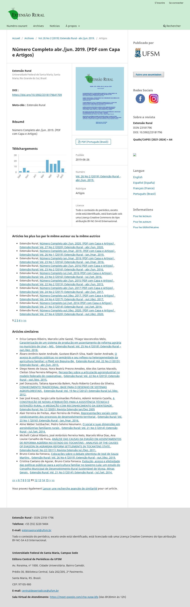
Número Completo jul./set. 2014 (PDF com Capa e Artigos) (76, 303)
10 (28, 480)
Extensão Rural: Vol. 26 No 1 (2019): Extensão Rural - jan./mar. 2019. (62, 254)
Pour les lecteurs (142, 216)
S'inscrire (160, 2)
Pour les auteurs (142, 221)
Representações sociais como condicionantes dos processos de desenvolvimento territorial (68, 415)
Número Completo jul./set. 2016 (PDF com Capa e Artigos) (76, 273)
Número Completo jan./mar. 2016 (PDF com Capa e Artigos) (77, 258)
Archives (38, 26)
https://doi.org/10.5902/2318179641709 (37, 95)
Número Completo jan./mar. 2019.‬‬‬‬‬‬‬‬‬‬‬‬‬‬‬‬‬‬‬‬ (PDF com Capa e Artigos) (77, 251)
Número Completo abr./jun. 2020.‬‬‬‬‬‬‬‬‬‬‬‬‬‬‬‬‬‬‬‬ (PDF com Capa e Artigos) (77, 243)
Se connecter (176, 2)
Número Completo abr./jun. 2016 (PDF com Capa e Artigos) (77, 265)
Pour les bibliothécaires (146, 227)
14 (43, 480)
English (137, 177)
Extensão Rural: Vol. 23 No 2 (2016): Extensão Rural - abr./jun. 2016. (62, 269)
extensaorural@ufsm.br (36, 530)
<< (13, 480)
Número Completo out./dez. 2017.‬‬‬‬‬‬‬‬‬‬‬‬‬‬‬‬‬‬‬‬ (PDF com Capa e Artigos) (77, 295)
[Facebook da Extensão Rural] (141, 102)
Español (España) (144, 182)
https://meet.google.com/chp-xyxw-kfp (74, 597)
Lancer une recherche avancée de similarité (70, 488)
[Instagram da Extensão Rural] (155, 102)
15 (47, 480)
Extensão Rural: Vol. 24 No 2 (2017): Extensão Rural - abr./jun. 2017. (62, 292)
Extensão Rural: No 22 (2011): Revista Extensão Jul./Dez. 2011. (58, 450)
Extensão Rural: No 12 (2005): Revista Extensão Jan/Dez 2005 (57, 409)
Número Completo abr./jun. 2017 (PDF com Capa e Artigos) (77, 288)
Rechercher (173, 26)
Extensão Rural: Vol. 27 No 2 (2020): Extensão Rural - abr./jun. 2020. (62, 247)
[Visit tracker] (134, 155)
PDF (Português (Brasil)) (94, 141)
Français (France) (144, 188)
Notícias (55, 26)
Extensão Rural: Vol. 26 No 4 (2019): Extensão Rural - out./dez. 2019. (74, 457)
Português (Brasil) (144, 194)
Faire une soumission (148, 74)
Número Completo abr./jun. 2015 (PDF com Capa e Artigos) (77, 280)
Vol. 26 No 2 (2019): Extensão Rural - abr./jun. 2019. (66, 38)
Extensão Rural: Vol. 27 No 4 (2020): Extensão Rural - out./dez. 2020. (62, 314)
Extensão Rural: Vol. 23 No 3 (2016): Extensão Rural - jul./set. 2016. (61, 277)
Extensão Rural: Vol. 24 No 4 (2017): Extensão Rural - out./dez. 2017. (62, 299)
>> (24, 320)
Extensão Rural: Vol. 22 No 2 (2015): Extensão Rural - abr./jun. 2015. (62, 284)
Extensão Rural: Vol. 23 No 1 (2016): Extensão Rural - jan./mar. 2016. (62, 262)
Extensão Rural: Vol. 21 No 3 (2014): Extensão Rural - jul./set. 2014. (61, 306)
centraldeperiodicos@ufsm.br (40, 590)
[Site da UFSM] (147, 58)
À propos (72, 26)
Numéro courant (17, 26)
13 (39, 480)
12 (36, 480)
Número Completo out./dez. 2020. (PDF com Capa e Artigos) (77, 310)
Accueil (16, 38)
